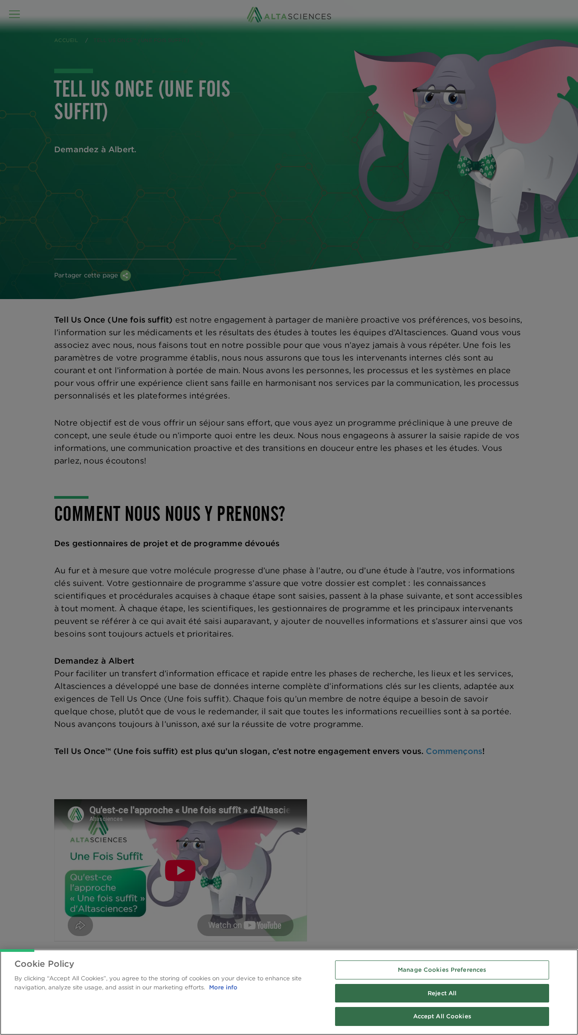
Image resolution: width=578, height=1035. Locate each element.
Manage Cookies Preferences (442, 970)
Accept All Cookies (442, 1016)
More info (223, 987)
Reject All (442, 993)
